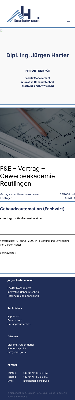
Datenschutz (15, 320)
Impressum (14, 316)
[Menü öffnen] (69, 21)
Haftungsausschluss (19, 324)
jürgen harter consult (20, 280)
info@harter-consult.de (36, 380)
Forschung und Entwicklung (54, 240)
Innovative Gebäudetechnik (23, 291)
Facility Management (19, 287)
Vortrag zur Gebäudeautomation (22, 218)
